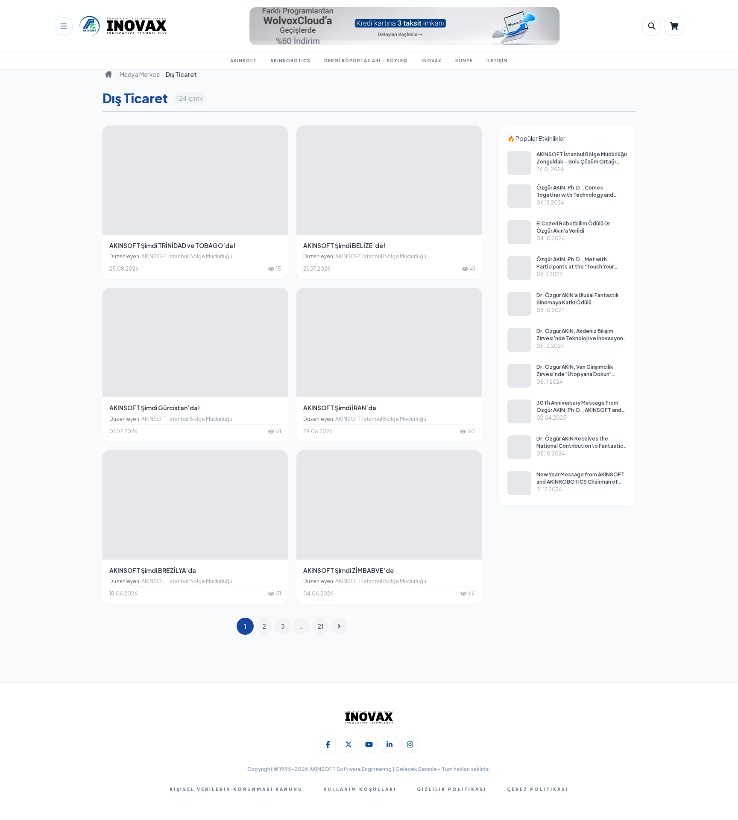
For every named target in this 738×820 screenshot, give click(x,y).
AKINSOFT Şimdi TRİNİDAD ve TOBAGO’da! (172, 245)
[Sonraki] (339, 626)
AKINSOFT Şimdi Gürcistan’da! (154, 407)
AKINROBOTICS (290, 60)
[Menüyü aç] (64, 26)
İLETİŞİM (497, 60)
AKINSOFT (243, 60)
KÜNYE (464, 60)
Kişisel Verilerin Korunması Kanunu (236, 789)
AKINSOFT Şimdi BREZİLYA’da (152, 570)
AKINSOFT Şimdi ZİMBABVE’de (348, 570)
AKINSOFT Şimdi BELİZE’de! (344, 245)
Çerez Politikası (537, 789)
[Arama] (651, 26)
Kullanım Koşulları (359, 789)
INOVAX (432, 60)
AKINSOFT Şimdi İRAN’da (339, 407)
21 (320, 626)
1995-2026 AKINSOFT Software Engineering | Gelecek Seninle (358, 769)
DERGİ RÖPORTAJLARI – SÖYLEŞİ (366, 60)
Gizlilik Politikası (451, 789)
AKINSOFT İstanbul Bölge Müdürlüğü (186, 256)
